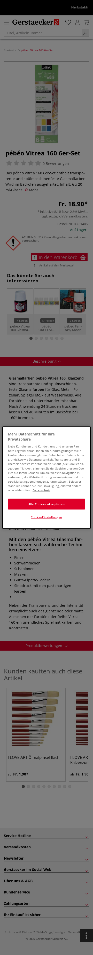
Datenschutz (41, 490)
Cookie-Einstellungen (46, 517)
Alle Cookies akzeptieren (46, 504)
